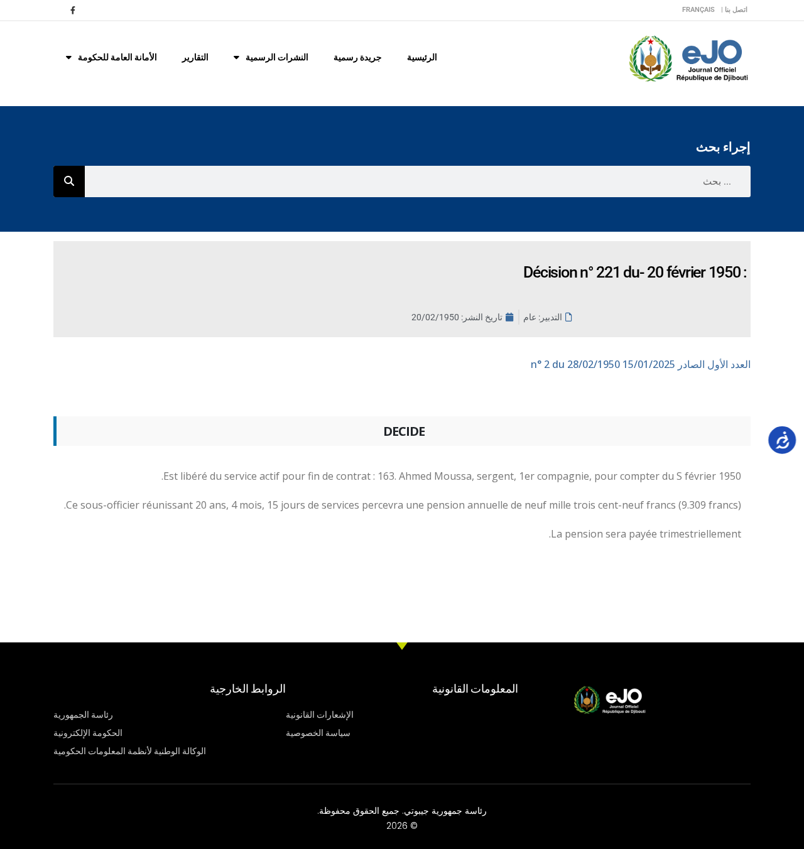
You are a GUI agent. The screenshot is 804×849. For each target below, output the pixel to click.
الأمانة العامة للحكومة (117, 57)
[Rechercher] (69, 181)
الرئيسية (422, 57)
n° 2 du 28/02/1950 (641, 364)
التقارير (195, 57)
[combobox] (418, 181)
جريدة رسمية (358, 57)
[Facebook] (73, 10)
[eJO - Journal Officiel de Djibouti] (688, 57)
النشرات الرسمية (277, 57)
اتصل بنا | (734, 10)
